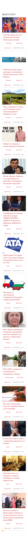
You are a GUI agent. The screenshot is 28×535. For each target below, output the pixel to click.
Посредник (8, 149)
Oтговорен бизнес (9, 377)
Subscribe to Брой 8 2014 (2, 530)
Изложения (8, 43)
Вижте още (7, 48)
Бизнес (8, 266)
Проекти (8, 303)
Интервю (8, 187)
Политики (8, 117)
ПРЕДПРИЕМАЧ (5, 3)
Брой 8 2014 (19, 43)
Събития (8, 229)
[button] (25, 2)
